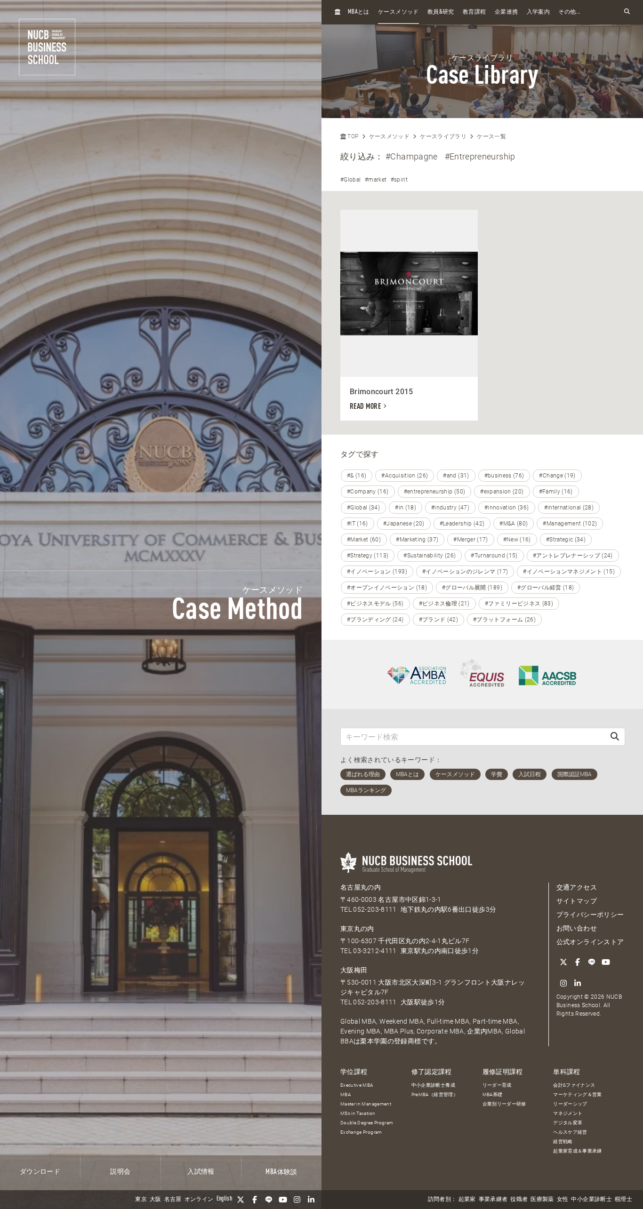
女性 (563, 1199)
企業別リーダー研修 (504, 1103)
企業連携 (506, 12)
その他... (569, 12)
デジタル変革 (567, 1122)
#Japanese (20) (404, 523)
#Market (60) (364, 539)
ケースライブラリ (443, 136)
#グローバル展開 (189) (472, 587)
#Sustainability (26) (429, 555)
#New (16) (517, 539)
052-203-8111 (374, 909)
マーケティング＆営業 (577, 1094)
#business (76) (504, 475)
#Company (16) (368, 491)
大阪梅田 (353, 970)
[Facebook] (255, 1199)
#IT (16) (357, 523)
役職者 (519, 1199)
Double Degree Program (366, 1122)
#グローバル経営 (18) (545, 587)
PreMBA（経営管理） (434, 1094)
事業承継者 (493, 1199)
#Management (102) (570, 523)
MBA (345, 1094)
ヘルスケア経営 (570, 1132)
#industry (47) (450, 507)
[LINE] (269, 1199)
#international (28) (569, 507)
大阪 (155, 1199)
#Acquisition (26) (404, 475)
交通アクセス (576, 887)
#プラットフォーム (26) (504, 619)
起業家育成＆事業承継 (577, 1150)
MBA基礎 (492, 1094)
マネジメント (567, 1113)
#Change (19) (557, 475)
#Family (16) (556, 491)
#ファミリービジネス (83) (519, 603)
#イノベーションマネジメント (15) (569, 571)
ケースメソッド (398, 12)
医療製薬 (542, 1199)
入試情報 (200, 1172)
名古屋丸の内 (360, 887)
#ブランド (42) (438, 619)
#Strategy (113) (367, 555)
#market (375, 179)
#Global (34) (363, 507)
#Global (350, 179)
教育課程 (474, 12)
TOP (352, 136)
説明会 (120, 1172)
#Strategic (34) (566, 539)
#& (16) (356, 475)
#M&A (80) (513, 523)
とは (359, 12)
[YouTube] (283, 1199)
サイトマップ (576, 901)
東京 (141, 1199)
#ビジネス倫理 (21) (444, 603)
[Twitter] (240, 1199)
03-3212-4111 (374, 950)
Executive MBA (356, 1085)
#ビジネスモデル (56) (375, 603)
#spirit (399, 179)
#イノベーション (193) (377, 571)
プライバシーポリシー (590, 914)
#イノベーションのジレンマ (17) (465, 571)
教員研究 (440, 12)
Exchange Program (361, 1132)
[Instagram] (297, 1199)
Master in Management (365, 1103)
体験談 (281, 1172)
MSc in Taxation (357, 1113)
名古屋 (173, 1199)
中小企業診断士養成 (433, 1085)
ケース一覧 (491, 136)
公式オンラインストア (590, 942)
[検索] (615, 736)
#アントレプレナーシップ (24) (573, 555)
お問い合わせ (576, 928)
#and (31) (456, 475)
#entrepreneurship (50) (435, 491)
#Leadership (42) (462, 523)
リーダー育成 (497, 1085)
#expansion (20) (501, 491)
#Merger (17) (470, 539)
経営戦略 (562, 1141)
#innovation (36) (506, 507)
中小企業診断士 (591, 1199)
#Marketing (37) (417, 539)
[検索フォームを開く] (627, 12)
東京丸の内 (357, 928)
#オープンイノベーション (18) (387, 587)
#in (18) (405, 507)
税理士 (623, 1199)
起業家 (467, 1199)
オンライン (199, 1199)
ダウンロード (40, 1172)
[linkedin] (311, 1199)
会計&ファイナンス (574, 1085)
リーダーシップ (570, 1103)
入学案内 (538, 12)
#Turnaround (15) (494, 555)
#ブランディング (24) (375, 619)
